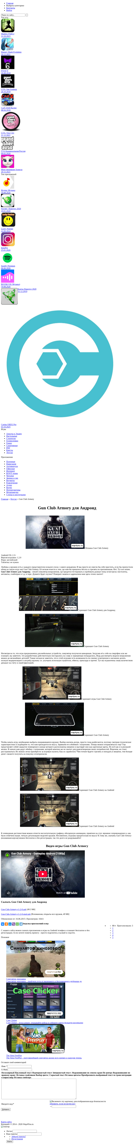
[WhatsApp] (17, 924)
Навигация (11, 464)
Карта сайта (6, 1122)
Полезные (10, 461)
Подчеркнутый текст (42, 1073)
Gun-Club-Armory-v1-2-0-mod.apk (16, 914)
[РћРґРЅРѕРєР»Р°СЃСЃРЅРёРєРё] (6, 924)
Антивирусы (12, 466)
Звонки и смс (12, 478)
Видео (9, 487)
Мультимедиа (12, 492)
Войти (9, 10)
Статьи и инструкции (16, 495)
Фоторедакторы (13, 490)
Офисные (10, 469)
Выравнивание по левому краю (87, 1073)
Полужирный (7, 1073)
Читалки (10, 476)
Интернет (10, 471)
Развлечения (11, 483)
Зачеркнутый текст (62, 1073)
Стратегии (11, 438)
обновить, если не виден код (62, 1104)
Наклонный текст (23, 1073)
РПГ (8, 448)
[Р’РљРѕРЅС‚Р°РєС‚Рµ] (2, 924)
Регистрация (17, 1139)
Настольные (11, 436)
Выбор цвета (42, 1075)
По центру (107, 1073)
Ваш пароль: (11, 1134)
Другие (9, 453)
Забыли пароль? (19, 1136)
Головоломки (12, 441)
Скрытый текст (57, 1075)
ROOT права (12, 473)
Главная (9, 3)
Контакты (10, 8)
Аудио (9, 485)
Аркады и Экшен (14, 434)
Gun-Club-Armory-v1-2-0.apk (13, 909)
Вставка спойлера (22, 1077)
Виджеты (10, 480)
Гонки (9, 443)
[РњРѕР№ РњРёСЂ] (10, 924)
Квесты (9, 450)
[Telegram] (21, 924)
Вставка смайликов (25, 1075)
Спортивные (12, 445)
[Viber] (13, 924)
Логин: (9, 1131)
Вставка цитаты (73, 1075)
